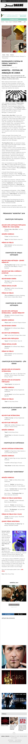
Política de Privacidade (15, 741)
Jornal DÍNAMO (5, 736)
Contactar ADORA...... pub (19, 21)
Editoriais (10, 740)
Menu (3, 9)
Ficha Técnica (18, 740)
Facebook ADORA (14, 19)
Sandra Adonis (6, 67)
